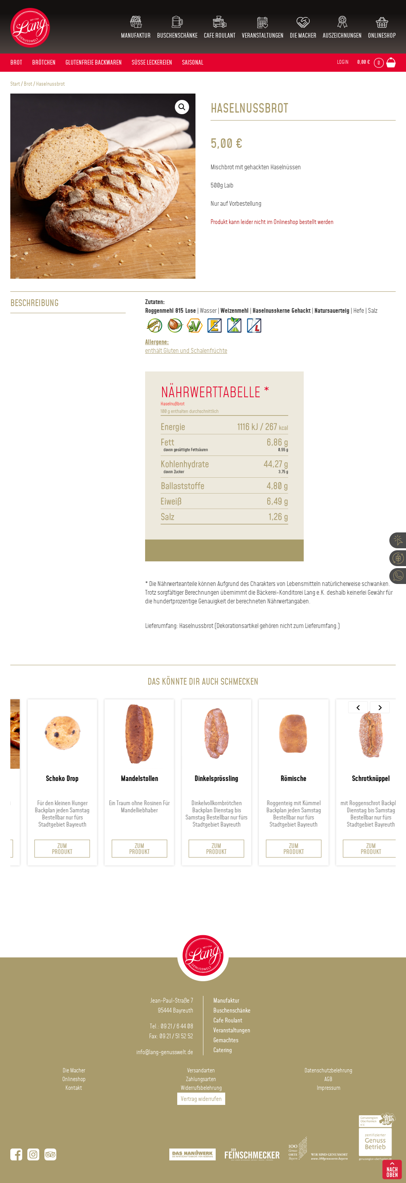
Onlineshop (382, 36)
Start (15, 84)
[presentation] (358, 707)
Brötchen (44, 63)
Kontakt (73, 1088)
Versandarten (201, 1071)
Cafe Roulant (220, 36)
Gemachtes (225, 1040)
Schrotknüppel (357, 779)
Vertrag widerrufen (201, 1099)
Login (343, 62)
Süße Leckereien (152, 63)
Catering (222, 1050)
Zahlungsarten (201, 1079)
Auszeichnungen (342, 36)
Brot (16, 63)
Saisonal (192, 63)
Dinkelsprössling (203, 779)
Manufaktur (136, 36)
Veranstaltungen (262, 36)
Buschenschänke (177, 36)
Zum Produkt (49, 849)
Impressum (328, 1088)
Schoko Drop (49, 779)
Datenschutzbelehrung (328, 1071)
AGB (328, 1079)
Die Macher (303, 36)
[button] (182, 107)
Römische (280, 779)
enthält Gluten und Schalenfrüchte (186, 347)
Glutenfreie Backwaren (93, 63)
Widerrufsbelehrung (201, 1088)
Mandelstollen (126, 779)
